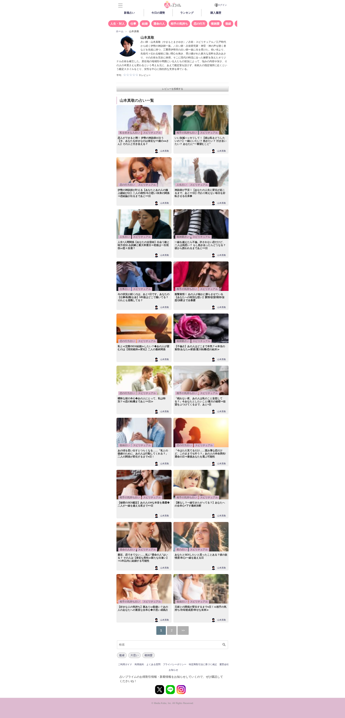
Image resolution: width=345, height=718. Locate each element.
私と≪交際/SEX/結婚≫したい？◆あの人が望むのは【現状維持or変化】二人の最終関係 (143, 348)
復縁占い (125, 445)
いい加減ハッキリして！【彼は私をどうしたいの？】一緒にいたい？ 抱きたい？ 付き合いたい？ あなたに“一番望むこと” (200, 140)
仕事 (133, 23)
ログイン (222, 5)
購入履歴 (215, 12)
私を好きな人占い (130, 132)
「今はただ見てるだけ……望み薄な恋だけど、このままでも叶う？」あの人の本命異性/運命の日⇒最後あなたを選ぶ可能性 (200, 453)
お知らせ (173, 670)
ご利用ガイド (125, 664)
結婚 (145, 23)
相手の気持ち (179, 23)
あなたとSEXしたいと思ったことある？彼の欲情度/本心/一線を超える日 (201, 556)
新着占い (129, 12)
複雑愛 (215, 23)
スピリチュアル (152, 132)
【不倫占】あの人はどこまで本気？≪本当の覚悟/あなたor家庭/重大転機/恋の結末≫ (200, 348)
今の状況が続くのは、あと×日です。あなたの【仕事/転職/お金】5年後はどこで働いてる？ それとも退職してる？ (143, 297)
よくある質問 (153, 664)
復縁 (228, 23)
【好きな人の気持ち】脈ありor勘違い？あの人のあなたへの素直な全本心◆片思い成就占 (143, 608)
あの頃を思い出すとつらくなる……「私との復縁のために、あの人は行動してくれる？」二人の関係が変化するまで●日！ (143, 453)
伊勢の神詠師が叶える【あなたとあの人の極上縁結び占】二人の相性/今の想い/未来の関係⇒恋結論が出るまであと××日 (143, 192)
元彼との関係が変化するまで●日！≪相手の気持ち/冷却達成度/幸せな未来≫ (200, 608)
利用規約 (139, 664)
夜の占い (182, 549)
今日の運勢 (158, 12)
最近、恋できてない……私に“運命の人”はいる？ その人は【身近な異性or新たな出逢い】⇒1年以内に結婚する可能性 (143, 557)
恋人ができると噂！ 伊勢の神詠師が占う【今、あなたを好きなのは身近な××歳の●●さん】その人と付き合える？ (143, 140)
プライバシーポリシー (174, 664)
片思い (134, 655)
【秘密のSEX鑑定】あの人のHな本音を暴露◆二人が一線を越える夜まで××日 (144, 504)
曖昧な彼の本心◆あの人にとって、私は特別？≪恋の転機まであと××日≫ (141, 400)
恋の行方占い (127, 184)
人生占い (182, 184)
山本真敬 (164, 151)
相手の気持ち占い (187, 132)
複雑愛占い (183, 236)
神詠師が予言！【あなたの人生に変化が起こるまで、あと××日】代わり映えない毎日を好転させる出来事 (200, 192)
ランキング (187, 12)
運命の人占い (127, 549)
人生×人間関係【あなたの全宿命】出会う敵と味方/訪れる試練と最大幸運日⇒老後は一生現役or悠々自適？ (143, 245)
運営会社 (224, 664)
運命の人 (159, 23)
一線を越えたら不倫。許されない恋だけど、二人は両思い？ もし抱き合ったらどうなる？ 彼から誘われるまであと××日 (200, 245)
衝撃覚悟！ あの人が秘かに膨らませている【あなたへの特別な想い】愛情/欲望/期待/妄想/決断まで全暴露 (200, 297)
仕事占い (125, 288)
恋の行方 (199, 23)
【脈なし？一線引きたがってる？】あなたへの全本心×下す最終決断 (200, 504)
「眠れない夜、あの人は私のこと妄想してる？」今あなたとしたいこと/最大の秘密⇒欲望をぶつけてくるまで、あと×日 (200, 401)
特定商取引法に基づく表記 (203, 664)
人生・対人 (117, 23)
